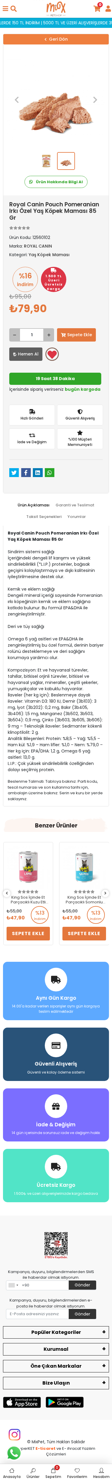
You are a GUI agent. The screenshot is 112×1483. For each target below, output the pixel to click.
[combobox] (13, 1285)
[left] (7, 893)
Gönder (82, 1285)
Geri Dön (58, 39)
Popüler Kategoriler (56, 1332)
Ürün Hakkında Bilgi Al (59, 182)
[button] (16, 99)
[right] (105, 893)
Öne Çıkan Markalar (56, 1366)
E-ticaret (46, 1448)
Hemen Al (28, 354)
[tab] (34, 505)
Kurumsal (56, 1349)
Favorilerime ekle (52, 354)
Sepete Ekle (79, 335)
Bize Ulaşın (56, 1383)
